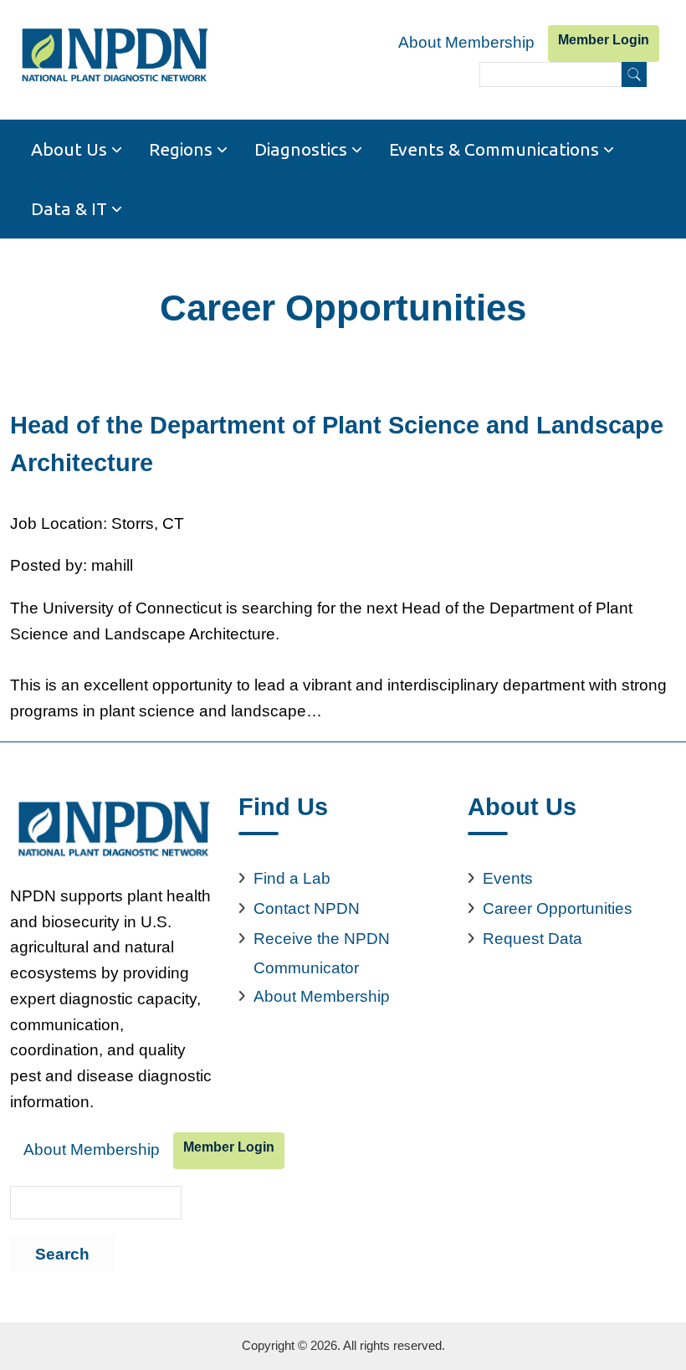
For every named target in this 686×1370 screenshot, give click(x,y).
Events (508, 878)
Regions (180, 149)
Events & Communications (494, 149)
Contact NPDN (306, 908)
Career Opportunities (557, 908)
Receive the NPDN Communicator (321, 953)
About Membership (466, 42)
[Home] (114, 55)
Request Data (532, 938)
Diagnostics (300, 149)
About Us (69, 149)
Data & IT (69, 208)
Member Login (603, 40)
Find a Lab (291, 878)
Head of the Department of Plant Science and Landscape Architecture (336, 444)
